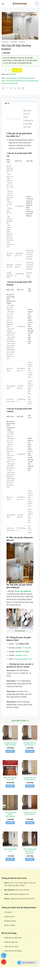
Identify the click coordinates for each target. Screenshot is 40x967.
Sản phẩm (13, 42)
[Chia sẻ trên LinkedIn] (23, 88)
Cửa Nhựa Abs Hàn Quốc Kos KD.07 (29, 813)
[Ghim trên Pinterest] (19, 88)
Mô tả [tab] (7, 103)
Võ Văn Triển (27, 648)
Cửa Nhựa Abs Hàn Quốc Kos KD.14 (29, 744)
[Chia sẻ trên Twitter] (11, 88)
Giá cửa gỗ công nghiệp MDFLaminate (10, 814)
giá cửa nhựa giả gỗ (11, 83)
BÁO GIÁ (22, 42)
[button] (3, 3)
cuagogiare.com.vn (21, 655)
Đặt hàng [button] (10, 751)
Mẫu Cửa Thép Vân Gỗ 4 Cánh (10, 779)
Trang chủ (5, 42)
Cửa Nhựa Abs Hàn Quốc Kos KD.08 (10, 744)
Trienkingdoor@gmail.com (23, 659)
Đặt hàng (17, 70)
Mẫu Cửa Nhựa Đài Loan (10, 850)
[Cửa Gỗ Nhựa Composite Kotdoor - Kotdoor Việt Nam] (20, 4)
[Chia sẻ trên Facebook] (7, 88)
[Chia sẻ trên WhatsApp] (3, 88)
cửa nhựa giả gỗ (11, 78)
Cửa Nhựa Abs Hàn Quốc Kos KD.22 (29, 779)
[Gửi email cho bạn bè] (15, 88)
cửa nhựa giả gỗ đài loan (15, 81)
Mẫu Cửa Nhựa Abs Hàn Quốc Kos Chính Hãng (29, 851)
